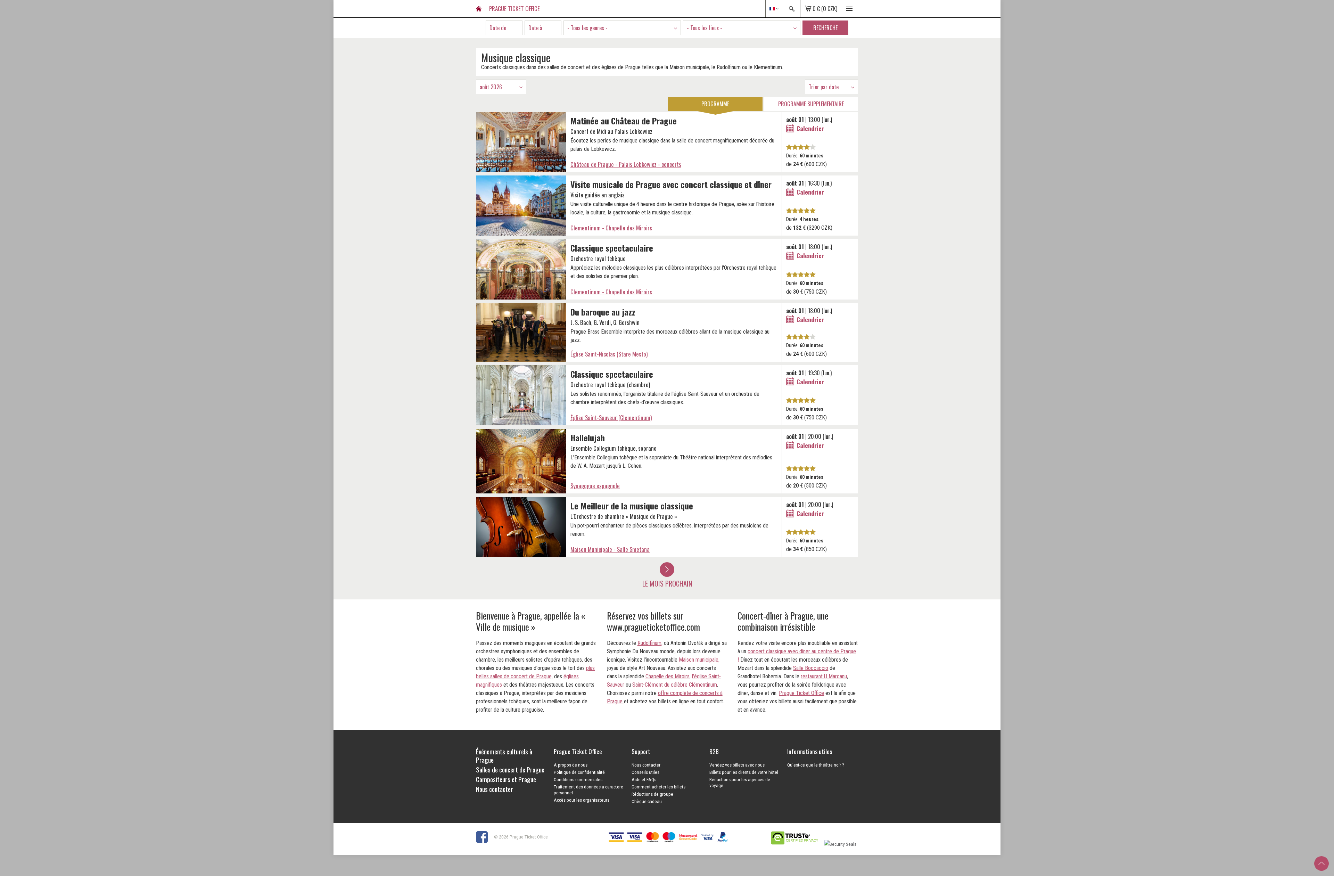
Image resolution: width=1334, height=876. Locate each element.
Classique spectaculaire (611, 247)
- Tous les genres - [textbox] (587, 28)
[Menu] (849, 8)
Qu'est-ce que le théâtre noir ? (815, 765)
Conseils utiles (645, 772)
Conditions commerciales (578, 779)
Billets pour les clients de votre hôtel (743, 772)
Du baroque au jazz (602, 311)
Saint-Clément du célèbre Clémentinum (674, 684)
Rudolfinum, (649, 643)
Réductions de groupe (652, 794)
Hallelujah (587, 437)
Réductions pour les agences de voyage (739, 782)
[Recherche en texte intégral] (791, 8)
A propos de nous (570, 765)
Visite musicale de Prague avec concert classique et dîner (671, 184)
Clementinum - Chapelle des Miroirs (611, 227)
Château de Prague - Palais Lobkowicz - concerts (625, 164)
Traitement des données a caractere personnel (588, 789)
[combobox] (622, 28)
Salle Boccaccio (810, 668)
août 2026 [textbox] (491, 87)
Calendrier (810, 128)
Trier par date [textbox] (824, 87)
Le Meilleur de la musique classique (631, 505)
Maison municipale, (699, 659)
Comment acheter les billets (658, 786)
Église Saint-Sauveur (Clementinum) (611, 417)
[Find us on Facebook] (484, 836)
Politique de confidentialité (579, 772)
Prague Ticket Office (801, 693)
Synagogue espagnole (595, 485)
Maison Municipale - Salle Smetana (610, 549)
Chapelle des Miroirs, (668, 676)
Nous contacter (646, 765)
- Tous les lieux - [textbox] (704, 28)
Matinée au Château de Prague (623, 120)
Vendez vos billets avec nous (737, 765)
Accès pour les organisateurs (581, 800)
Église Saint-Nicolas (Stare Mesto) (609, 354)
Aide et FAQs (644, 779)
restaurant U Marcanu (824, 676)
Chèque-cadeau (647, 801)
